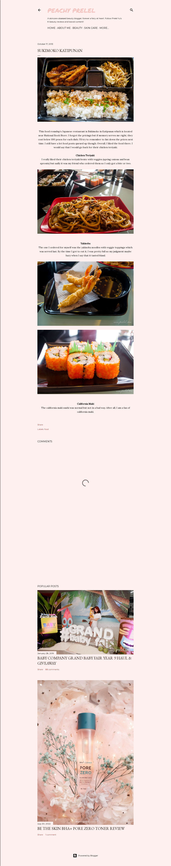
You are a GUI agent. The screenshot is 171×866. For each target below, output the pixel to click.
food (46, 429)
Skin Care (91, 27)
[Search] (132, 9)
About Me (64, 27)
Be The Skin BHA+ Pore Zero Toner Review (81, 828)
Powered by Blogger (88, 855)
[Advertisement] (85, 553)
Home (51, 27)
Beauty (77, 27)
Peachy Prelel (71, 10)
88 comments (52, 669)
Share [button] (40, 424)
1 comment (50, 834)
